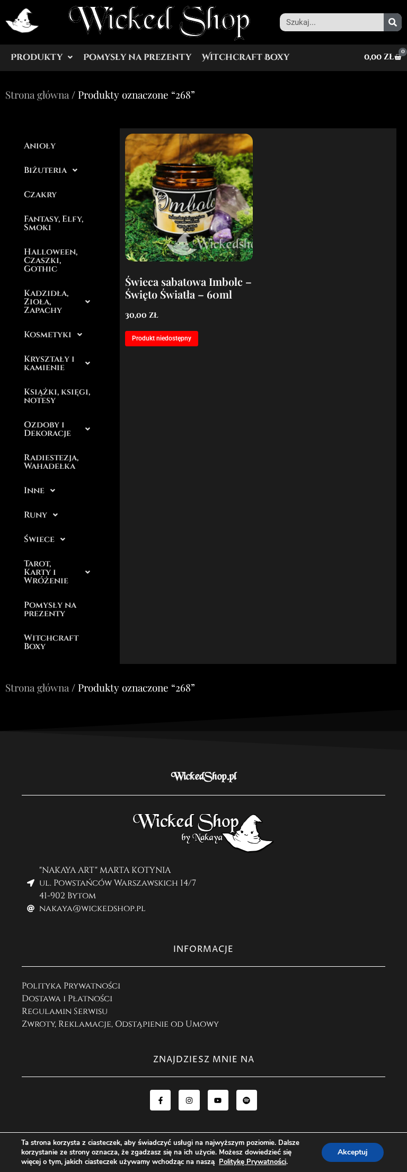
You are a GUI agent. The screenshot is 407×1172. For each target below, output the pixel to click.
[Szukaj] (393, 22)
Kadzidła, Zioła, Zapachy (46, 301)
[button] (41, 57)
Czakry (40, 194)
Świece (39, 539)
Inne (34, 490)
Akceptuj (353, 1152)
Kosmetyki (48, 334)
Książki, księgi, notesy (57, 396)
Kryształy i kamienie (49, 363)
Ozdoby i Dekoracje (47, 429)
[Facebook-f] (160, 1100)
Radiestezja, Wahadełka (51, 462)
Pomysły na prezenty (137, 57)
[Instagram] (189, 1100)
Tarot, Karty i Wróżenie (46, 572)
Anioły (40, 146)
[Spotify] (246, 1100)
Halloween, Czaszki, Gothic (50, 260)
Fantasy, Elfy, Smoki (53, 223)
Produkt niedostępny (161, 338)
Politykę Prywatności (252, 1162)
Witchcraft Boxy (245, 57)
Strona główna (37, 94)
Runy (35, 515)
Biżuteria (45, 170)
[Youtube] (218, 1100)
